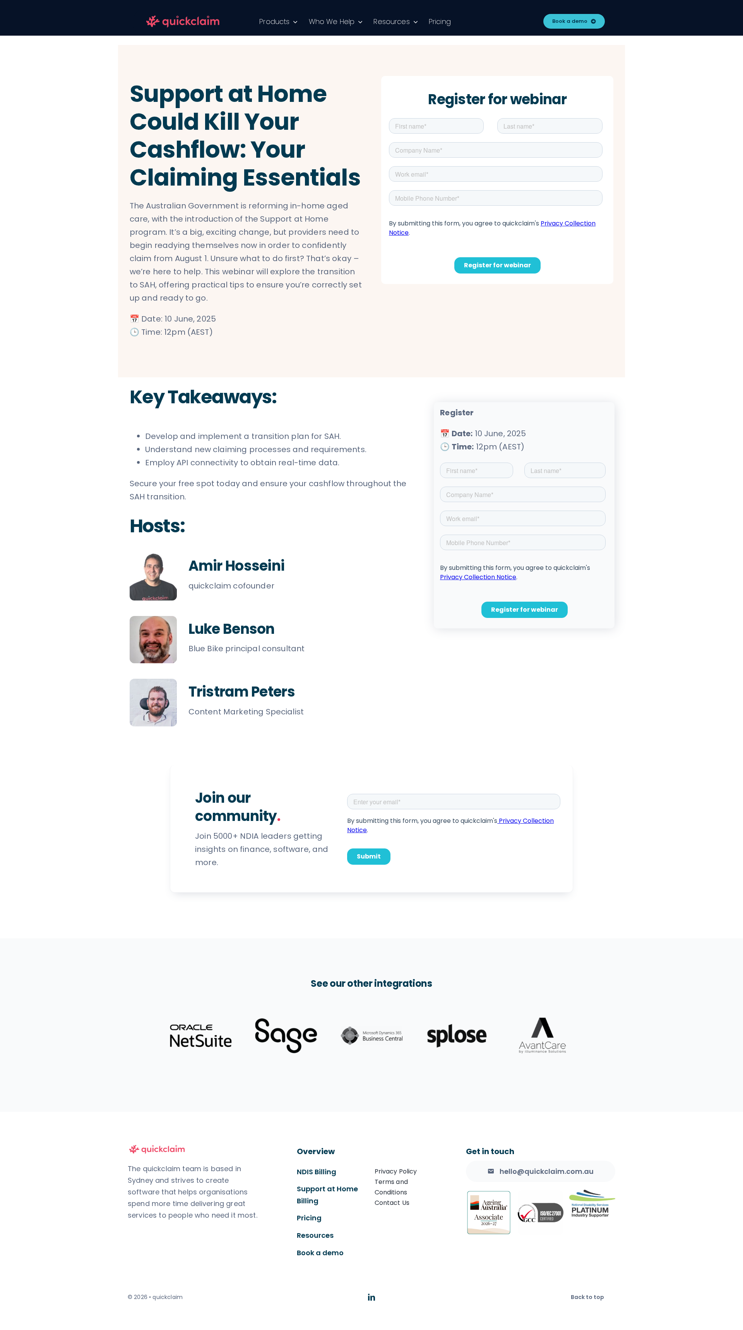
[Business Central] (371, 1036)
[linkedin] (371, 1297)
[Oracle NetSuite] (201, 1036)
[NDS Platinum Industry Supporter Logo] (592, 1193)
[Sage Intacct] (286, 1036)
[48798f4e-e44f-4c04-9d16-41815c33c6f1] (183, 16)
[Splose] (457, 1036)
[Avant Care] (543, 1036)
